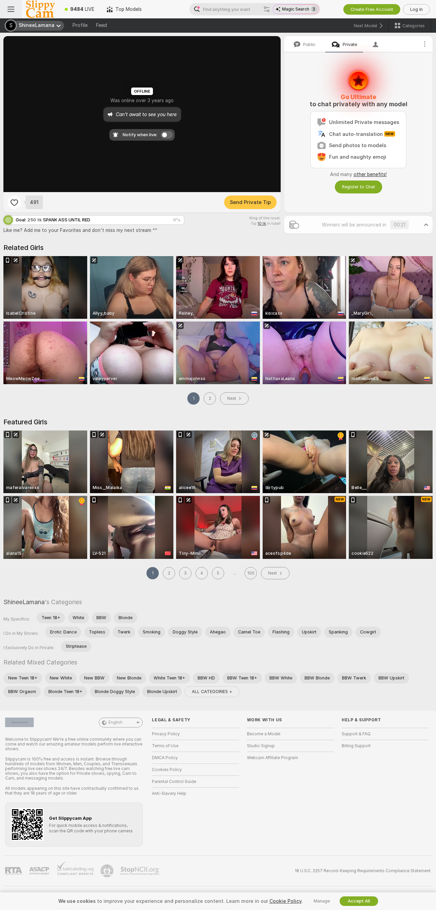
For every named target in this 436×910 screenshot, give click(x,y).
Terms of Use (165, 745)
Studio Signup (261, 745)
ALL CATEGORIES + (212, 691)
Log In (416, 9)
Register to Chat (358, 186)
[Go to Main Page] (40, 9)
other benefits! (370, 174)
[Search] (266, 9)
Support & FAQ (356, 734)
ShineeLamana (24, 602)
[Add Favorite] (14, 202)
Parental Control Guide (174, 781)
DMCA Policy (165, 757)
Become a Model (263, 734)
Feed (101, 25)
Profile (80, 25)
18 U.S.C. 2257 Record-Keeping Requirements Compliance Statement (363, 870)
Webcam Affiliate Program (272, 757)
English (115, 722)
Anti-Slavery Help (169, 793)
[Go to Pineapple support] (107, 870)
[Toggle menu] (11, 9)
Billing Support (356, 745)
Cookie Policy (285, 901)
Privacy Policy (166, 734)
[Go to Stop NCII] (140, 871)
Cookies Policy (167, 769)
